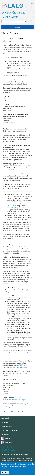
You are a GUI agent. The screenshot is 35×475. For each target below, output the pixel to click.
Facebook (8, 442)
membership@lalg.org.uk (14, 208)
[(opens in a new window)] (8, 449)
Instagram (8, 438)
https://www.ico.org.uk (18, 400)
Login (32, 3)
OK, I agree (5, 472)
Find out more (4, 468)
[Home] (12, 5)
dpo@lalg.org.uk (9, 353)
